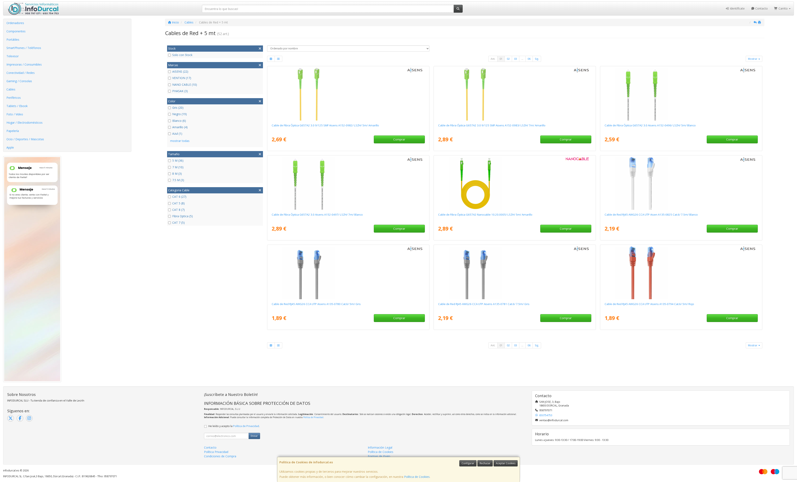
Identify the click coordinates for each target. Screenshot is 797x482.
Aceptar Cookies (505, 463)
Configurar (468, 463)
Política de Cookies (417, 477)
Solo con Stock (182, 55)
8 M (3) (177, 174)
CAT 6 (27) (179, 197)
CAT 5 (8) (178, 203)
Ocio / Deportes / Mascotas (25, 139)
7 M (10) (177, 167)
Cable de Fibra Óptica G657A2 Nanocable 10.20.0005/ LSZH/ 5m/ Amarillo (485, 214)
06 (529, 59)
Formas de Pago (379, 456)
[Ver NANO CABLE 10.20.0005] (514, 183)
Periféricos (13, 98)
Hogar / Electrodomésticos (24, 122)
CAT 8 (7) (178, 210)
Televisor (12, 56)
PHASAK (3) (180, 91)
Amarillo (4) (180, 127)
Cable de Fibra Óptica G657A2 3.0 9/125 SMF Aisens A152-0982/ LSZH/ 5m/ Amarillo (325, 125)
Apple (10, 147)
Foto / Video (14, 114)
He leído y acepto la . (234, 426)
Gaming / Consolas (19, 81)
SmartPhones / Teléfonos (23, 48)
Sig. (537, 59)
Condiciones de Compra (220, 456)
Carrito (783, 8)
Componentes (16, 31)
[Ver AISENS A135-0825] (681, 183)
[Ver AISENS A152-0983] (514, 94)
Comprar (399, 139)
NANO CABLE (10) (184, 85)
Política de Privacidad (313, 417)
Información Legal (380, 447)
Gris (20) (177, 108)
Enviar (254, 436)
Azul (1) (177, 133)
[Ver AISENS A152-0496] (681, 94)
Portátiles (12, 39)
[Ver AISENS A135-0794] (681, 272)
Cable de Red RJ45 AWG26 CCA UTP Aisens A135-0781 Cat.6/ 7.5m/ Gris (483, 304)
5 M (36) (177, 160)
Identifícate (737, 8)
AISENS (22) (180, 71)
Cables (10, 89)
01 (501, 59)
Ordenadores (15, 23)
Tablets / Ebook (17, 106)
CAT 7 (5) (178, 223)
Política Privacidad (216, 452)
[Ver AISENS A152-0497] (348, 183)
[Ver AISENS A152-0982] (348, 94)
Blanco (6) (179, 121)
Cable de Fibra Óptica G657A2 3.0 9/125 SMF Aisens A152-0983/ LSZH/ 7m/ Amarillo (491, 125)
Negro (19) (179, 114)
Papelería (12, 131)
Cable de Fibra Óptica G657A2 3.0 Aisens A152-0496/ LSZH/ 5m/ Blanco (650, 125)
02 (508, 59)
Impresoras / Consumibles (24, 64)
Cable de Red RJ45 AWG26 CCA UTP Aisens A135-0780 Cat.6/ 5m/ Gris (316, 304)
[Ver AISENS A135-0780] (348, 272)
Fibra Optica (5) (182, 216)
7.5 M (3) (178, 180)
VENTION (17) (181, 78)
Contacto (761, 8)
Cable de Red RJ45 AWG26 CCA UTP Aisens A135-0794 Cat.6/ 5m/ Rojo (649, 304)
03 (515, 59)
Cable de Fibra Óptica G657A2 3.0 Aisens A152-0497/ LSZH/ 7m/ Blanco (317, 214)
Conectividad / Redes (20, 73)
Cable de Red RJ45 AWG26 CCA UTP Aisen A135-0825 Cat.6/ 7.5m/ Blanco (651, 214)
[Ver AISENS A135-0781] (514, 272)
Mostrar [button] (753, 59)
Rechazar (485, 463)
